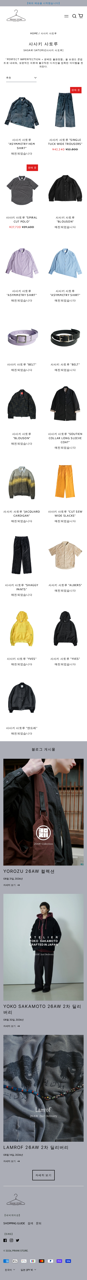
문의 (38, 1223)
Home (34, 33)
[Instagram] (11, 1240)
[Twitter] (17, 1240)
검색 (30, 1223)
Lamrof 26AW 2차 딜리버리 (36, 1147)
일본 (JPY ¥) (27, 1269)
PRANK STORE (20, 1250)
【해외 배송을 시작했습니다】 (43, 3)
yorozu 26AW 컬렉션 (29, 871)
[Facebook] (5, 1240)
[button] (74, 16)
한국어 (8, 1269)
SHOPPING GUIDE (14, 1223)
